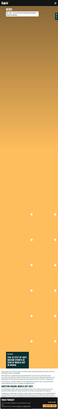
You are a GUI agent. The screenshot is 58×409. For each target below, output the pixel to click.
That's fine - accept (50, 406)
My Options (52, 402)
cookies (25, 406)
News (10, 13)
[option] (29, 187)
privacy (19, 406)
